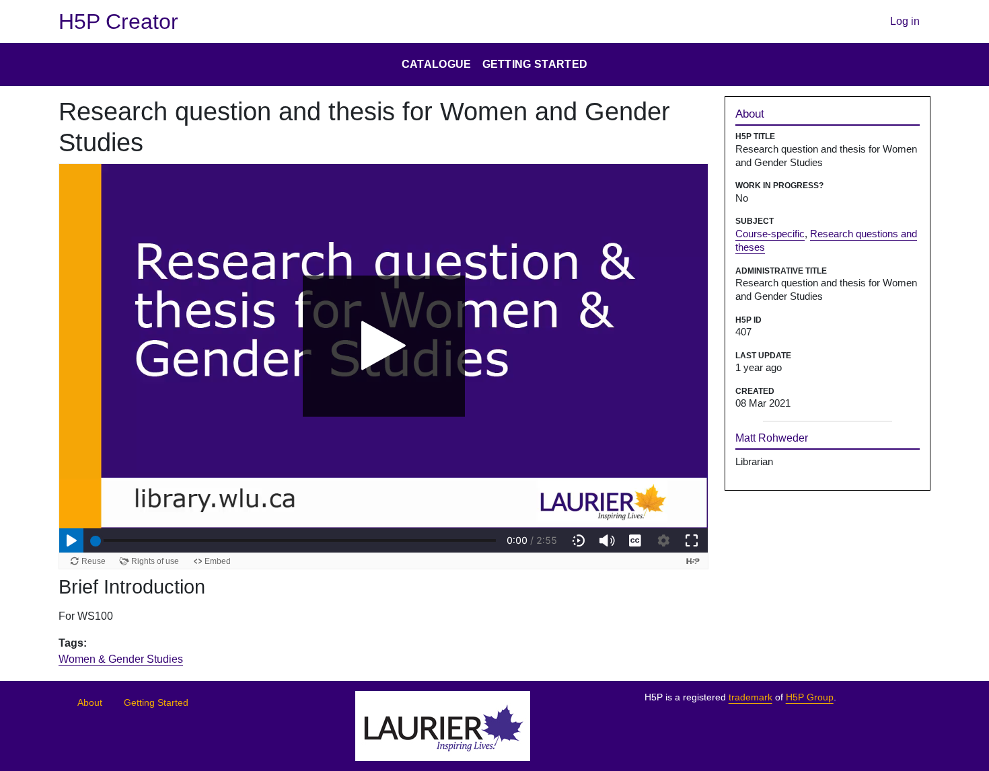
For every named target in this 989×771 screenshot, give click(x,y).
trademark (750, 697)
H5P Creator (118, 21)
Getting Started (156, 703)
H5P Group (810, 697)
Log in (905, 21)
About (89, 703)
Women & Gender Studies (121, 659)
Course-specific (770, 234)
